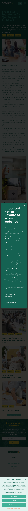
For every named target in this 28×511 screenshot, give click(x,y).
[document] (14, 255)
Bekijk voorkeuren (14, 504)
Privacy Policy (17, 508)
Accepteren (14, 496)
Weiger (14, 500)
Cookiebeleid (10, 508)
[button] (25, 479)
